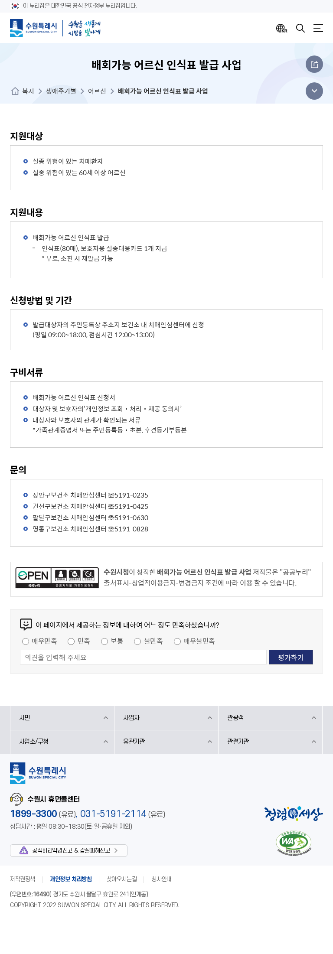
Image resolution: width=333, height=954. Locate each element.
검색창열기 (300, 28)
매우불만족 (199, 640)
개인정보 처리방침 (71, 879)
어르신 (97, 91)
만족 (84, 640)
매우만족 (44, 640)
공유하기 (314, 64)
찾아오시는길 (122, 879)
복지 (28, 91)
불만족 (153, 640)
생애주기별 (61, 91)
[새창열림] (57, 579)
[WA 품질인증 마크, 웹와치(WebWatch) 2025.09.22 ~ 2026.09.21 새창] (293, 843)
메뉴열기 (318, 28)
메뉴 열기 (312, 91)
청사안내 (161, 879)
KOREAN (281, 28)
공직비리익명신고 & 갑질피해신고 (71, 850)
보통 (117, 640)
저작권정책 (22, 879)
